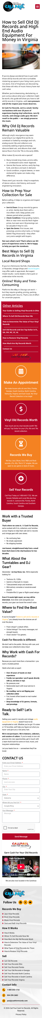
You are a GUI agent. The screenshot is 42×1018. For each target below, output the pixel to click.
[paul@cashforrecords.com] (3, 1000)
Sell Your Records (21, 489)
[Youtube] (30, 902)
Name (4, 771)
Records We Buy (21, 455)
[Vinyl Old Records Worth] (21, 409)
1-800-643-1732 (13, 990)
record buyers (33, 268)
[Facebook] (20, 902)
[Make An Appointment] (21, 371)
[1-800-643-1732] (3, 990)
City (4, 787)
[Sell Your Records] (21, 478)
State (4, 795)
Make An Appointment (21, 382)
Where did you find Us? (11, 803)
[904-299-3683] (3, 995)
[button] (37, 6)
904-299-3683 (12, 995)
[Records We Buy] (21, 443)
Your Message (7, 810)
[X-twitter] (25, 902)
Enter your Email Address (12, 763)
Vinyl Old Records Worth (21, 420)
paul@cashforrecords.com (17, 1001)
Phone (5, 779)
